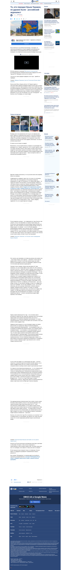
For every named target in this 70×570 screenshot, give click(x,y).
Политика (18, 510)
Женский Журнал (34, 536)
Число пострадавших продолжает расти (51, 91)
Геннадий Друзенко (48, 176)
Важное (46, 6)
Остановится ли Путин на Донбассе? (50, 174)
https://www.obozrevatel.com (32, 544)
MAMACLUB (28, 533)
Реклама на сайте (21, 491)
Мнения (46, 134)
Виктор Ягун (47, 147)
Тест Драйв (20, 523)
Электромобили (25, 523)
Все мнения (47, 201)
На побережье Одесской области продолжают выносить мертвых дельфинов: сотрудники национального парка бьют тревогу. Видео (49, 43)
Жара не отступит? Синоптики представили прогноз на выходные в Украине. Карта (49, 31)
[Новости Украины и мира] (29, 482)
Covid (31, 533)
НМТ (35, 520)
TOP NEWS (46, 73)
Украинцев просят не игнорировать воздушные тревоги (50, 25)
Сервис (33, 523)
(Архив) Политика (19, 14)
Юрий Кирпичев (47, 198)
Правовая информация (42, 488)
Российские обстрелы (47, 3)
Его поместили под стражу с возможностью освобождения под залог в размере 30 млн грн (51, 110)
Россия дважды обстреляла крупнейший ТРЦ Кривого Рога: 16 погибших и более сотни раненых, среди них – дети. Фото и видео (51, 88)
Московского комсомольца (31, 71)
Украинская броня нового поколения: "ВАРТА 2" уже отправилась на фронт (50, 187)
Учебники (22, 520)
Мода (30, 536)
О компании (21, 488)
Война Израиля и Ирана (35, 3)
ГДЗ (19, 520)
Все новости (57, 510)
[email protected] (22, 562)
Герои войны (21, 3)
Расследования (39, 510)
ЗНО (33, 520)
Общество (50, 510)
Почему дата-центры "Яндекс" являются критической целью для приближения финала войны (49, 137)
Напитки (24, 526)
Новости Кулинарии (29, 526)
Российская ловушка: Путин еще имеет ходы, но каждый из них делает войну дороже (50, 144)
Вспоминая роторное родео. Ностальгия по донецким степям (49, 195)
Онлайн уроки (27, 520)
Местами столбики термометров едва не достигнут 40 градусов (48, 36)
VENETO (41, 3)
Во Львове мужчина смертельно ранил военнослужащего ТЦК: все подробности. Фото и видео (51, 97)
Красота (27, 536)
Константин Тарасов (48, 140)
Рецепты (20, 526)
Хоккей (27, 517)
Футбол (20, 517)
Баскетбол (23, 517)
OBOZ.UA (14, 14)
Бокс (30, 517)
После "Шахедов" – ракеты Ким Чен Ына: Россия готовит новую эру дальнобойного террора (50, 180)
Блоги (43, 510)
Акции (30, 523)
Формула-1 (33, 517)
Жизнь (30, 510)
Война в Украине (27, 3)
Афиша (20, 536)
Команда (30, 488)
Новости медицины (22, 533)
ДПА (31, 520)
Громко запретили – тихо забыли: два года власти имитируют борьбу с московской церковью (50, 151)
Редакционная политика (17, 482)
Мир (24, 510)
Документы (31, 491)
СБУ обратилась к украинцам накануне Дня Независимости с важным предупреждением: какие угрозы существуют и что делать (51, 21)
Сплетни (23, 536)
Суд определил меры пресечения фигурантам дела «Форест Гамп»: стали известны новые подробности (51, 107)
